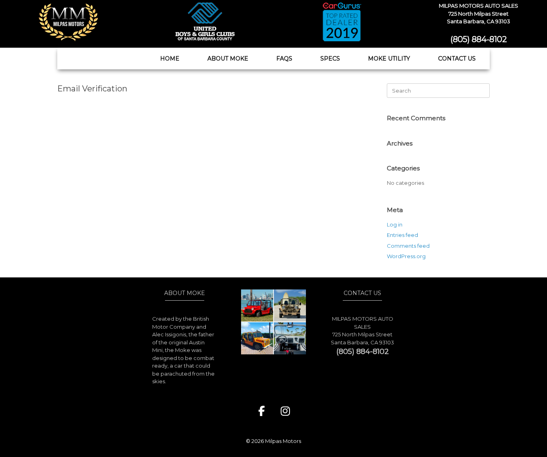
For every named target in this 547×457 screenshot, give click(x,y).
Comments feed (408, 246)
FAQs (284, 58)
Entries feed (402, 235)
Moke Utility (389, 58)
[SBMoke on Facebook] (261, 411)
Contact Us (457, 58)
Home (169, 58)
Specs (330, 58)
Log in (394, 224)
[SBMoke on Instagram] (285, 411)
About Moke (227, 58)
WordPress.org (406, 256)
